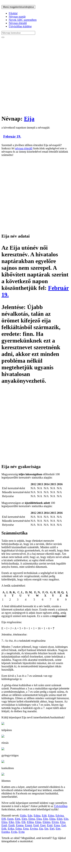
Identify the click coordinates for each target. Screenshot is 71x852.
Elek (17, 818)
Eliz (66, 818)
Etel (52, 828)
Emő (36, 825)
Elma (38, 822)
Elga (39, 818)
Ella (17, 822)
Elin (45, 818)
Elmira (46, 822)
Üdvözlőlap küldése (20, 26)
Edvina (60, 815)
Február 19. (12, 136)
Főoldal (13, 13)
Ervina (34, 828)
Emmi (28, 825)
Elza (62, 822)
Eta (41, 828)
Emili (11, 825)
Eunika (5, 831)
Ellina (30, 822)
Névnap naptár (17, 16)
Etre (58, 828)
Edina (37, 815)
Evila (14, 831)
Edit (44, 815)
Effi (3, 818)
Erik (3, 828)
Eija (29, 118)
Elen (24, 818)
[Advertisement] (35, 76)
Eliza (4, 822)
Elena (31, 818)
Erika (11, 828)
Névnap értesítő (18, 23)
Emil (4, 825)
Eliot (59, 818)
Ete (46, 828)
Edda (23, 815)
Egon (10, 818)
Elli (23, 822)
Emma (19, 825)
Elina (52, 818)
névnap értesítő (23, 148)
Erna (26, 828)
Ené (63, 825)
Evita (22, 831)
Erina (18, 828)
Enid (49, 825)
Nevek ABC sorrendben (23, 19)
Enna (57, 825)
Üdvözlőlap (61, 806)
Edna (51, 815)
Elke (11, 822)
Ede (30, 815)
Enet (43, 825)
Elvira (55, 822)
